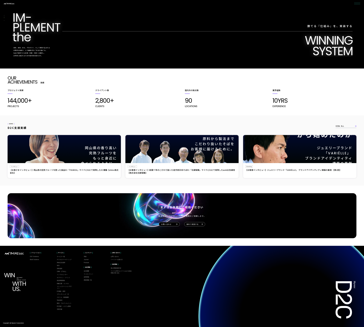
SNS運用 (59, 268)
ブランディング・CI (63, 294)
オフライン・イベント (63, 277)
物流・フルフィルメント (64, 303)
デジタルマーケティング (64, 259)
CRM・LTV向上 (61, 271)
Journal (86, 259)
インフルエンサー (62, 274)
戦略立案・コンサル (63, 283)
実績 (85, 256)
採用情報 (86, 277)
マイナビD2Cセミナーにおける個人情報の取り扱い (121, 272)
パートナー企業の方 (117, 259)
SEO (58, 265)
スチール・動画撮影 (63, 297)
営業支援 (59, 309)
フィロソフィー (88, 274)
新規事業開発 (61, 280)
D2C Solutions (34, 256)
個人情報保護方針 (116, 268)
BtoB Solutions (34, 259)
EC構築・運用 (61, 291)
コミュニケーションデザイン (64, 287)
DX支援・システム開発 (64, 306)
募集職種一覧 (88, 280)
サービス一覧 (61, 256)
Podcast (86, 262)
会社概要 (86, 271)
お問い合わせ (115, 256)
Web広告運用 (61, 262)
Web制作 (59, 300)
